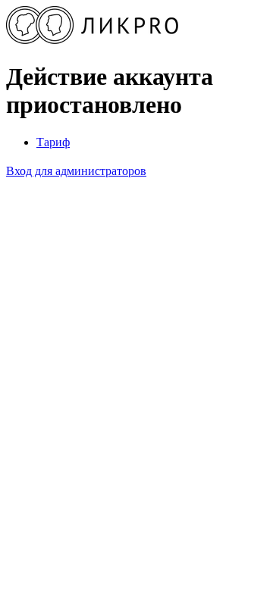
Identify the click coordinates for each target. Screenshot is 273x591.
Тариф (53, 142)
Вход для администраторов (76, 170)
